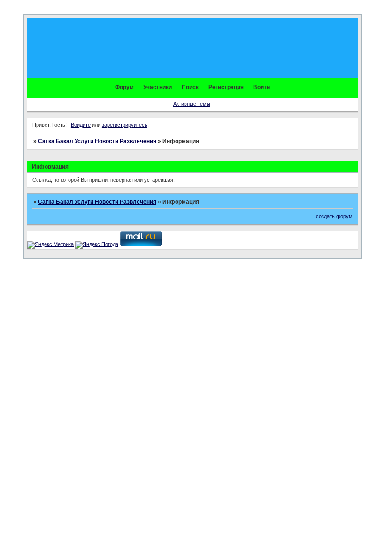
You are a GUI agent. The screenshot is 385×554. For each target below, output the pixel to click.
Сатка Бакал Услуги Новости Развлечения (97, 141)
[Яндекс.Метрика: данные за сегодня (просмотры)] (50, 245)
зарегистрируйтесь (124, 125)
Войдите (81, 125)
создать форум (334, 216)
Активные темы (191, 104)
